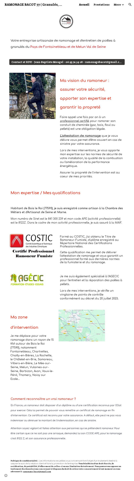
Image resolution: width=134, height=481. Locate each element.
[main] (67, 43)
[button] (130, 4)
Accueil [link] (84, 4)
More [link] (117, 4)
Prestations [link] (101, 4)
